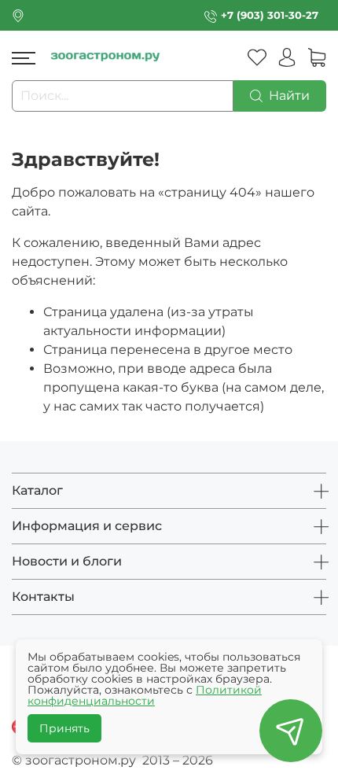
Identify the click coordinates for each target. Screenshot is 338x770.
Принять (64, 728)
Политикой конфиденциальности (145, 695)
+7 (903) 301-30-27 (269, 15)
